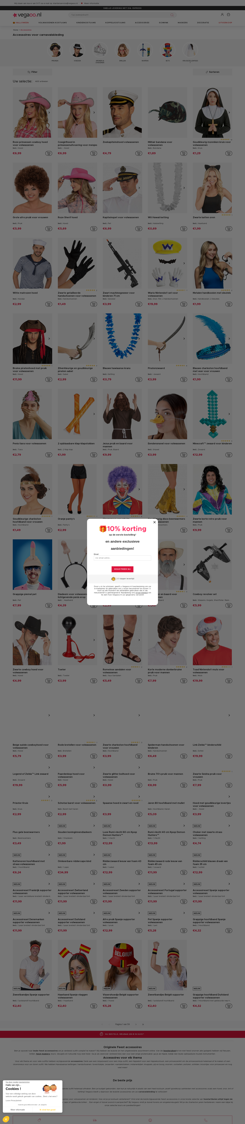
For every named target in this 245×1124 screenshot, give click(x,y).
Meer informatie (18, 1110)
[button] (6, 1119)
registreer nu (122, 569)
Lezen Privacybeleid (13, 1101)
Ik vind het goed (47, 1110)
